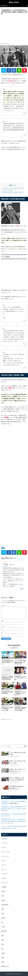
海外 (2, 940)
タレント (3, 869)
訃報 (3, 547)
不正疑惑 (3, 887)
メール (3, 626)
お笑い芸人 (4, 838)
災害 (2, 944)
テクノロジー (4, 873)
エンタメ (3, 847)
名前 (2, 620)
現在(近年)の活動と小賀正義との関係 (12, 192)
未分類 (3, 926)
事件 (2, 896)
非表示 (13, 185)
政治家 (3, 918)
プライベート (4, 882)
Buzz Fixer (14, 2)
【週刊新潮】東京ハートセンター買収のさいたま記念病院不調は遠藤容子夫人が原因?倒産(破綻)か (13, 821)
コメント (3, 605)
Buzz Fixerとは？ (4, 5)
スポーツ (3, 865)
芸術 (2, 957)
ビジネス (3, 878)
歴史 (2, 935)
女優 (2, 909)
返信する (22, 588)
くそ (12, 828)
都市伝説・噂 (4, 966)
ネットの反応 (8, 190)
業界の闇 (3, 931)
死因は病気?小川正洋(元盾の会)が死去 (12, 188)
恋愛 (2, 913)
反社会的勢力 (4, 904)
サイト (2, 632)
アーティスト (4, 843)
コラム (3, 860)
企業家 (3, 900)
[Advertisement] (14, 29)
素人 (2, 949)
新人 (2, 922)
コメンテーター (5, 856)
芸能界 (3, 953)
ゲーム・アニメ (5, 851)
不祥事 (3, 891)
